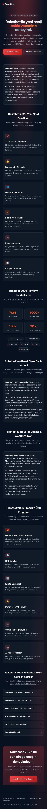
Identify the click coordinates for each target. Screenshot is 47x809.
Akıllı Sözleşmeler (16, 805)
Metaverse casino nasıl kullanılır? (18, 701)
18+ (36, 805)
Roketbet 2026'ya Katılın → (23, 779)
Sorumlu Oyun (29, 805)
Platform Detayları (33, 52)
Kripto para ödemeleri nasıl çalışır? (19, 708)
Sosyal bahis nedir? (13, 732)
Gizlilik (6, 805)
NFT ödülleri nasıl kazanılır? (16, 724)
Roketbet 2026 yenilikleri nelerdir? (19, 693)
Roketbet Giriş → (13, 52)
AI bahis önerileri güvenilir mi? (17, 716)
